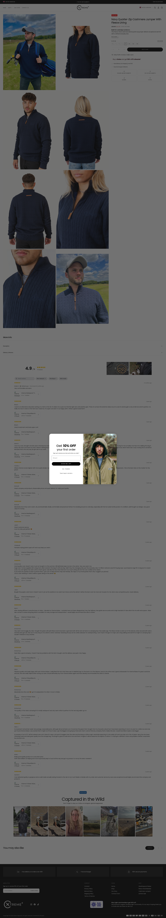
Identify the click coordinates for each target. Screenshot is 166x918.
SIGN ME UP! (66, 464)
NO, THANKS (66, 469)
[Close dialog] (114, 436)
